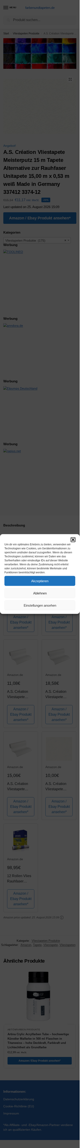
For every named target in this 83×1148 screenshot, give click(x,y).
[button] (73, 540)
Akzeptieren (39, 581)
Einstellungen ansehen (40, 605)
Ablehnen (40, 593)
